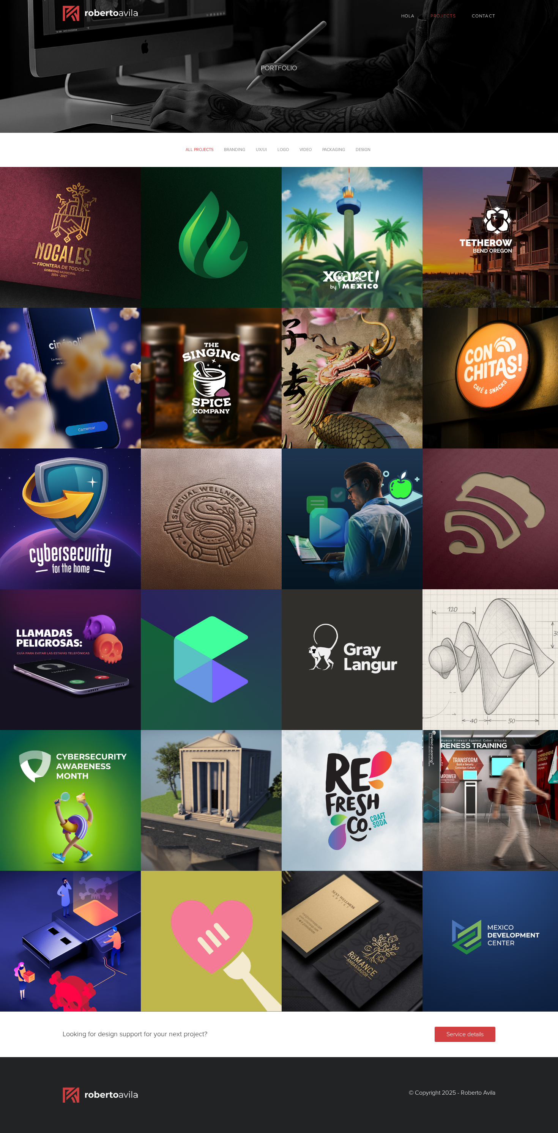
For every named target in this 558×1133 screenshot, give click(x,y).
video (305, 149)
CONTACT (483, 16)
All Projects (199, 149)
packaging (333, 149)
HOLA (408, 16)
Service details (465, 1034)
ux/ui (261, 149)
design (363, 149)
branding (234, 149)
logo (283, 149)
